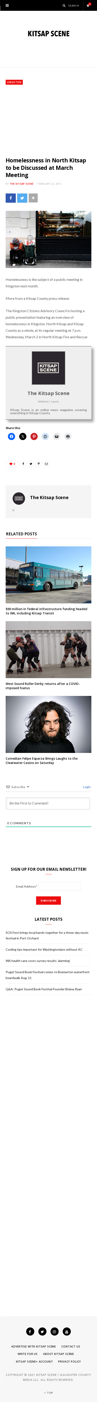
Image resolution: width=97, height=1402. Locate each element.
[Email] (46, 463)
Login (86, 787)
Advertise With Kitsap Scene (33, 1346)
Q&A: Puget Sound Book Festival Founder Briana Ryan (44, 989)
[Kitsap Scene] (48, 33)
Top (49, 1392)
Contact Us (70, 1346)
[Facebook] (30, 1331)
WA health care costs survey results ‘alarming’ (38, 961)
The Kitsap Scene (21, 183)
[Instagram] (55, 1331)
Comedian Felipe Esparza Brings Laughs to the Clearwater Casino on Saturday (42, 760)
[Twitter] (42, 1331)
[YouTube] (67, 1331)
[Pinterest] (38, 463)
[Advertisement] (48, 120)
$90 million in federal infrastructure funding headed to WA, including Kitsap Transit (46, 611)
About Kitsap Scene (58, 1354)
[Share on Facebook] (11, 198)
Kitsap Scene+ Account (34, 1361)
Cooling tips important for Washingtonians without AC (44, 949)
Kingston (14, 82)
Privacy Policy (69, 1361)
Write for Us (28, 1354)
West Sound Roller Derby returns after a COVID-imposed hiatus (43, 686)
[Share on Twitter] (22, 198)
